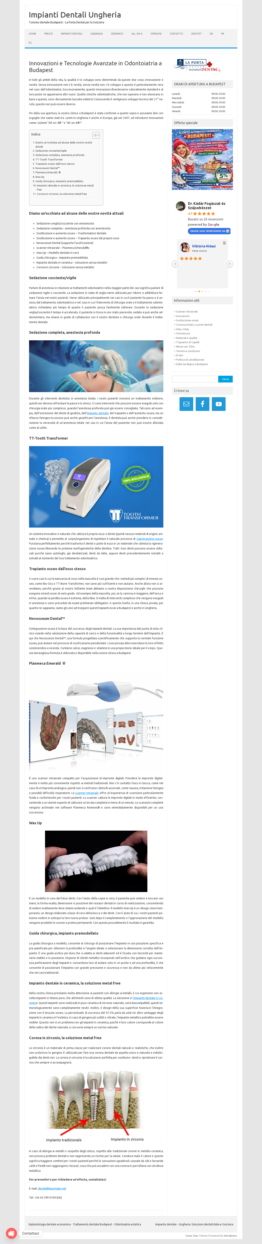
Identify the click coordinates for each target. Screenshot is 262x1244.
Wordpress (230, 1235)
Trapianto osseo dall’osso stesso (55, 163)
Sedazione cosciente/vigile (51, 150)
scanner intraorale (87, 793)
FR (222, 33)
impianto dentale (97, 413)
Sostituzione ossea (187, 320)
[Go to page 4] (209, 291)
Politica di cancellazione (190, 359)
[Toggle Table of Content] (94, 135)
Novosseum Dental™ (47, 168)
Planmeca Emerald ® (48, 172)
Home (32, 33)
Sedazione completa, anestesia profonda (59, 154)
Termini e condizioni (188, 351)
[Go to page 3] (206, 291)
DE (211, 33)
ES (30, 42)
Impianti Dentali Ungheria (75, 14)
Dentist (196, 33)
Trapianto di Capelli (187, 342)
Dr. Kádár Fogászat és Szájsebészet (207, 205)
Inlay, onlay (182, 329)
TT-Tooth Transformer (49, 159)
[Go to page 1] (199, 291)
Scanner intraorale (187, 311)
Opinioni (155, 33)
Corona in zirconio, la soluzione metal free (62, 193)
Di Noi (179, 355)
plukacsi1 (199, 246)
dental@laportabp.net (52, 1188)
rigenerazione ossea (150, 538)
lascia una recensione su (207, 230)
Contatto (176, 33)
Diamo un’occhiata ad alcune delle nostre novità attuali (63, 144)
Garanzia (96, 33)
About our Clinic (185, 346)
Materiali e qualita (186, 337)
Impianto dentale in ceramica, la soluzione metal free (65, 187)
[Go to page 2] (202, 291)
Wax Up (39, 176)
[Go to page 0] (195, 291)
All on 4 (137, 33)
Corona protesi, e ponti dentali (194, 324)
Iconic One (192, 1235)
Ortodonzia (183, 333)
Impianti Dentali (71, 33)
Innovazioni (183, 316)
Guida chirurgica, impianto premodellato (59, 181)
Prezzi (48, 33)
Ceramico (117, 33)
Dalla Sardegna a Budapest (192, 364)
